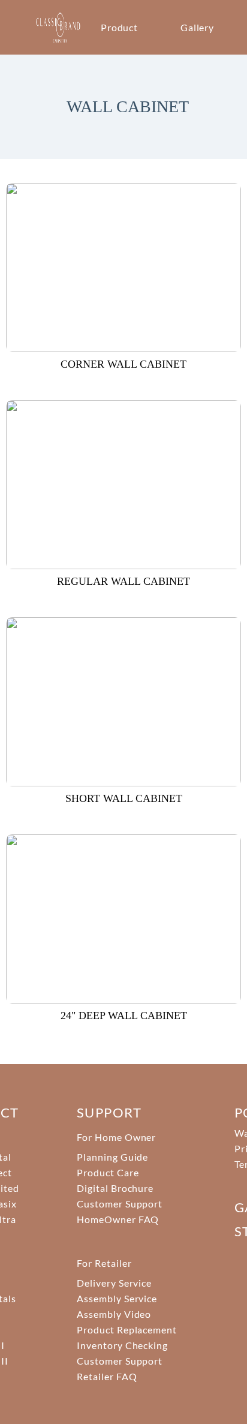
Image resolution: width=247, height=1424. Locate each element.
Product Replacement (127, 1329)
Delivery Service (114, 1282)
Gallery (197, 27)
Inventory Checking (122, 1345)
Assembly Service (117, 1298)
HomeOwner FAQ (118, 1219)
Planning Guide (112, 1156)
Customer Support (119, 1203)
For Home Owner (116, 1137)
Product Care (108, 1172)
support (109, 1112)
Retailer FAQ (107, 1376)
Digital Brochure (115, 1188)
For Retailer (104, 1263)
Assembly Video (114, 1314)
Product (119, 27)
